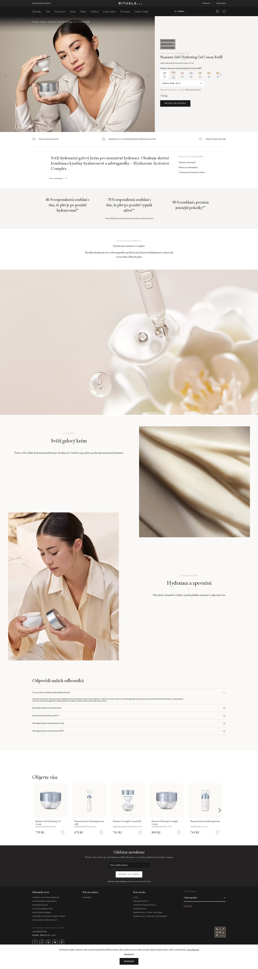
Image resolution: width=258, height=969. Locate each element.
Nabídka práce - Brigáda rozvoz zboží (150, 916)
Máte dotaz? (206, 3)
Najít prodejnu (221, 3)
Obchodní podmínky (41, 912)
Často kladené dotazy (42, 909)
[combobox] (192, 11)
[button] (142, 74)
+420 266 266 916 (39, 932)
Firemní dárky (139, 909)
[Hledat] (175, 11)
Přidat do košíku (175, 103)
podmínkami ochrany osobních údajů (138, 881)
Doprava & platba (40, 905)
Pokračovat (187, 906)
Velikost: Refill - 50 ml (171, 83)
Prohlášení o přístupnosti (44, 920)
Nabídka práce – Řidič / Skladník (147, 912)
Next (220, 74)
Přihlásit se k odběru (129, 874)
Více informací (193, 950)
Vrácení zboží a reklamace (44, 901)
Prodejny (87, 897)
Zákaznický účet (140, 901)
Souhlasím (129, 961)
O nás (135, 897)
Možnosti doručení (193, 90)
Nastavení (129, 954)
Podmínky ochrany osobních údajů (48, 916)
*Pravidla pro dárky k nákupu (45, 897)
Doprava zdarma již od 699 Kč (41, 3)
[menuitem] (36, 11)
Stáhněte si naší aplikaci (144, 905)
